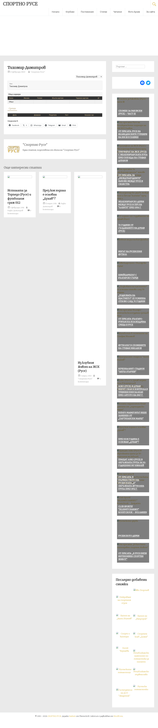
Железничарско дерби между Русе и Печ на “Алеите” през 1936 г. (131, 204)
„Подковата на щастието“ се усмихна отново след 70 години (132, 298)
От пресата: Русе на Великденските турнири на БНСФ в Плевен (132, 134)
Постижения (87, 11)
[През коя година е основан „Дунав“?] (55, 177)
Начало (55, 11)
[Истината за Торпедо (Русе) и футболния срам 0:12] (20, 177)
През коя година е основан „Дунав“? (54, 194)
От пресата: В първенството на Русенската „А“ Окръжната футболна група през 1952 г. (131, 483)
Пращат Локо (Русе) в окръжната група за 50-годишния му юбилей (132, 462)
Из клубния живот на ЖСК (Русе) (88, 367)
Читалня (117, 11)
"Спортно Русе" (37, 72)
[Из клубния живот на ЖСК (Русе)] (90, 177)
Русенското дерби (128, 535)
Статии (103, 11)
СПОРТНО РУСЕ (20, 4)
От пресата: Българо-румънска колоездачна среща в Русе (132, 322)
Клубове (70, 11)
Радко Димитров (15, 210)
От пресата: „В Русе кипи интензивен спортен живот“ (132, 556)
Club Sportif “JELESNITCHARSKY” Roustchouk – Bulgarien (132, 509)
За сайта (150, 11)
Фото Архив (134, 11)
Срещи (12, 108)
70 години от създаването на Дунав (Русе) (131, 228)
